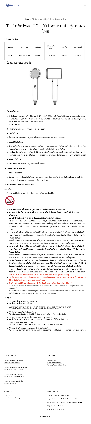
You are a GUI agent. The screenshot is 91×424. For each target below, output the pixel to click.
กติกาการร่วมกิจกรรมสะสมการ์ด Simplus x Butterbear (64, 402)
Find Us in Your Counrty (12, 398)
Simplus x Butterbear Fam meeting (58, 395)
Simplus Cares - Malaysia (55, 406)
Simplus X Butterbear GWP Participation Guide (62, 399)
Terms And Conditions (54, 362)
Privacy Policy (51, 360)
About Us (8, 395)
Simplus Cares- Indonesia (55, 409)
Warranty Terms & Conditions (56, 365)
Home (27, 19)
